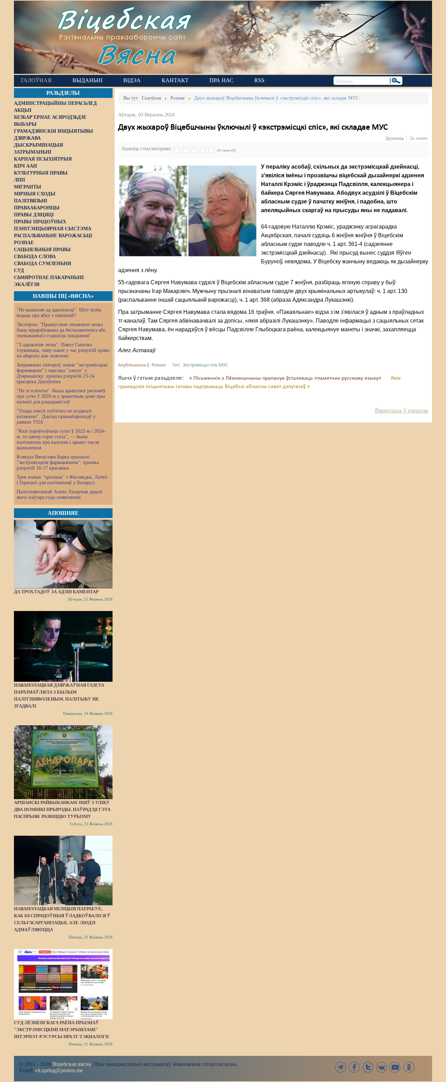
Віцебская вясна (72, 1064)
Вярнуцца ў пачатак (402, 410)
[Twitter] (368, 1067)
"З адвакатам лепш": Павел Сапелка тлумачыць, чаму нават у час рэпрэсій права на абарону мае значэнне (63, 350)
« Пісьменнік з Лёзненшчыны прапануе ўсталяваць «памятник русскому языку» (286, 378)
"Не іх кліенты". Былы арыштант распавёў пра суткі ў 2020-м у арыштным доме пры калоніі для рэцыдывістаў (61, 396)
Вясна (136, 53)
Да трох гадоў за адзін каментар (56, 591)
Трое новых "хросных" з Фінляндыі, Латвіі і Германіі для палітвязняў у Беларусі (62, 479)
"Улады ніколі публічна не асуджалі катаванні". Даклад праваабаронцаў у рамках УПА (56, 416)
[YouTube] (395, 1067)
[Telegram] (341, 1067)
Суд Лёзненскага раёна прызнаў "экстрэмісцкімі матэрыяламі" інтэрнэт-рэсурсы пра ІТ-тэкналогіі (61, 1029)
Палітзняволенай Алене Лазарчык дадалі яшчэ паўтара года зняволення (59, 494)
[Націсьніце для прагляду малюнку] (187, 211)
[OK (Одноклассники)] (409, 1067)
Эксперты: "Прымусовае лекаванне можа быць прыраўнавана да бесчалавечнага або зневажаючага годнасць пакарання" (61, 330)
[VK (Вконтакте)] (381, 1067)
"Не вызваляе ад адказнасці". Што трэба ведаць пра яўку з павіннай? (59, 312)
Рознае (159, 365)
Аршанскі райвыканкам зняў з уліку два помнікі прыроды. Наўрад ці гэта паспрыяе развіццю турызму (62, 809)
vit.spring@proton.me (59, 1070)
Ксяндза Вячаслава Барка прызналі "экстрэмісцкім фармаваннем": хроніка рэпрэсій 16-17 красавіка (58, 462)
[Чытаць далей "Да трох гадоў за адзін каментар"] (63, 554)
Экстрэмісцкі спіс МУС (205, 365)
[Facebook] (354, 1067)
